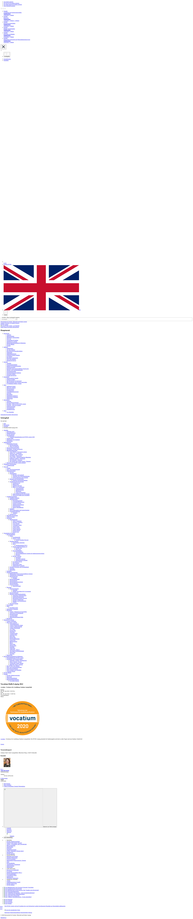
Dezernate (9, 587)
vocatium (3, 739)
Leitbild (8, 468)
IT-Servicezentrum (14, 584)
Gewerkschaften (13, 615)
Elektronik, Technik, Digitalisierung (18, 660)
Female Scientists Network (22, 540)
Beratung (18, 554)
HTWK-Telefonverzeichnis (13, 675)
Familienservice (16, 483)
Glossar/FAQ (13, 514)
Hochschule (6, 333)
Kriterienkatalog (16, 506)
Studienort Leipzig (11, 386)
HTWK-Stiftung (10, 885)
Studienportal (10, 876)
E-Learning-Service (17, 561)
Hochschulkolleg (14, 583)
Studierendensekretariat (18, 596)
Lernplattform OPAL (12, 875)
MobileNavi (3, 917)
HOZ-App (18, 549)
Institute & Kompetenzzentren (14, 366)
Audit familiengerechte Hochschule (21, 494)
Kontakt (8, 345)
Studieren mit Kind (17, 485)
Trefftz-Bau (12, 648)
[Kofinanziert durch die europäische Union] (12, 910)
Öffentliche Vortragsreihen (13, 337)
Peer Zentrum (16, 563)
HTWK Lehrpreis (17, 556)
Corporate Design (11, 671)
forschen (6, 362)
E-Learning (9, 871)
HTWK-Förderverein (12, 883)
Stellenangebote (10, 336)
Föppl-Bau (12, 632)
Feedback (12, 508)
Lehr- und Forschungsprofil (13, 469)
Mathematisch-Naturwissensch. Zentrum (16, 860)
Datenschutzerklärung (12, 678)
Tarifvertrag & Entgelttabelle (16, 613)
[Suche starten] (16, 319)
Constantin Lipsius (17, 525)
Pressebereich (10, 852)
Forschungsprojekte (11, 371)
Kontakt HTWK (7, 264)
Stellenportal (10, 398)
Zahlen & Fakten (11, 517)
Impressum (9, 676)
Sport (8, 861)
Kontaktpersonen (11, 409)
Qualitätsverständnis (14, 498)
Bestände (15, 578)
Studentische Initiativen (12, 395)
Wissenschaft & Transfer (12, 378)
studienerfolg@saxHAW (18, 565)
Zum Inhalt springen (8, 1)
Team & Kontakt (17, 586)
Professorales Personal (12, 443)
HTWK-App (19, 548)
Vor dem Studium (11, 349)
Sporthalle (12, 647)
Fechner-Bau (13, 630)
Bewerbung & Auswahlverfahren (14, 351)
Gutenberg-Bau (13, 634)
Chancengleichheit (11, 471)
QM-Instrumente (14, 499)
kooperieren (6, 377)
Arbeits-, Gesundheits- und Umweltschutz (17, 844)
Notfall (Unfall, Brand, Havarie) (14, 843)
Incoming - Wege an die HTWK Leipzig (16, 404)
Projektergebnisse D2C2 (21, 545)
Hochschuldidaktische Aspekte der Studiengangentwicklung (30, 553)
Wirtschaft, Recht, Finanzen (16, 664)
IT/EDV (15, 602)
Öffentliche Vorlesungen (12, 878)
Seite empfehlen (7, 785)
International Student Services (20, 598)
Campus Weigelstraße (15, 628)
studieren (6, 347)
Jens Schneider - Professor (16, 460)
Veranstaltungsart (5, 695)
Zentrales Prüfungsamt (18, 599)
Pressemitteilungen (11, 433)
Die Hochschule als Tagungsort (14, 381)
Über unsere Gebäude (12, 622)
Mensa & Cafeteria (11, 387)
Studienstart (9, 352)
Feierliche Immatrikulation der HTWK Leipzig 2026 (22, 437)
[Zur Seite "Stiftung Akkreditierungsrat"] (18, 897)
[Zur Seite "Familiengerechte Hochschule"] (13, 888)
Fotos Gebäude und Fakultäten (14, 670)
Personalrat (9, 610)
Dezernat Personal (14, 592)
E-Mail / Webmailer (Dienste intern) (15, 851)
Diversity (12, 472)
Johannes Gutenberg (17, 522)
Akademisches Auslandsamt (16, 575)
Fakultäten (6, 60)
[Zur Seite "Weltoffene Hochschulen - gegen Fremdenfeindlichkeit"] (19, 892)
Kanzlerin (12, 568)
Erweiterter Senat (14, 607)
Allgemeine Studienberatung (19, 595)
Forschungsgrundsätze (12, 364)
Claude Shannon (17, 529)
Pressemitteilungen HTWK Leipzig (15, 657)
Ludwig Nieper (16, 527)
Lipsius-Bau (12, 640)
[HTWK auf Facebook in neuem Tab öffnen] (8, 902)
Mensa (11, 643)
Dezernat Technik (14, 603)
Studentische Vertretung (12, 397)
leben (5, 385)
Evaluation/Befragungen (18, 502)
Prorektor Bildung (14, 541)
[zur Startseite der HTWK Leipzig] (10, 325)
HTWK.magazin (11, 434)
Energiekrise (10, 441)
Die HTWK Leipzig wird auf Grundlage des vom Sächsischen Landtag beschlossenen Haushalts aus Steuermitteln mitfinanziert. (35, 906)
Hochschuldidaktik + (12, 874)
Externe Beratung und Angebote (20, 477)
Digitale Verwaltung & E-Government (22, 591)
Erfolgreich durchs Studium (13, 355)
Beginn (2, 689)
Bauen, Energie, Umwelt (15, 662)
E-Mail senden (4, 778)
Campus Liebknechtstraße (16, 626)
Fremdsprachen (10, 390)
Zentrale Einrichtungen (12, 572)
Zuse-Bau (12, 653)
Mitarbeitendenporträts (12, 450)
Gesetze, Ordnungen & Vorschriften (18, 611)
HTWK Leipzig (4, 324)
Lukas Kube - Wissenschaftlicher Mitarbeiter (20, 457)
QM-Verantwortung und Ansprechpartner (19, 510)
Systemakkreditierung (15, 511)
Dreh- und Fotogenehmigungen (14, 667)
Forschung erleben (11, 374)
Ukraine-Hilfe (10, 438)
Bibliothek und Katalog (12, 856)
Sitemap (30, 912)
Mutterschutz (16, 484)
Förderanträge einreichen (19, 542)
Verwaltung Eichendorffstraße (17, 651)
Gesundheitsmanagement (13, 391)
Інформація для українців (13, 439)
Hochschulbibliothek (15, 579)
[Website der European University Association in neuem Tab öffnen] (18, 887)
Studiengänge (10, 348)
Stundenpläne (10, 847)
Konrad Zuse (16, 531)
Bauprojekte (9, 655)
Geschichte (9, 518)
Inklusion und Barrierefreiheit (17, 479)
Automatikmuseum (14, 624)
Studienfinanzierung (11, 353)
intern (5, 410)
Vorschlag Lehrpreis (20, 559)
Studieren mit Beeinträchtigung (20, 480)
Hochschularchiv (14, 576)
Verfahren (15, 512)
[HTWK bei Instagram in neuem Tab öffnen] (8, 899)
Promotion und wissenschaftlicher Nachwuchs (18, 368)
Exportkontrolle (16, 537)
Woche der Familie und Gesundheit (21, 495)
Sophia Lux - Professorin (16, 453)
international (6, 400)
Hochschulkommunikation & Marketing (16, 343)
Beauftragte (9, 618)
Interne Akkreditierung (18, 507)
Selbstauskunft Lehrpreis (21, 560)
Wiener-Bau (12, 652)
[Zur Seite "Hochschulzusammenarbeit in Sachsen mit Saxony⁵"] (12, 895)
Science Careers (16, 538)
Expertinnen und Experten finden (14, 659)
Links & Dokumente (20, 492)
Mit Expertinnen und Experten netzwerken (17, 382)
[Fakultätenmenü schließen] (3, 46)
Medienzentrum (13, 641)
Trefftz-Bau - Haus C (15, 649)
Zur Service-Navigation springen (11, 3)
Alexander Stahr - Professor (16, 454)
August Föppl (16, 526)
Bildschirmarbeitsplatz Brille (16, 617)
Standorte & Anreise (11, 849)
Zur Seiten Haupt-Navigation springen (13, 4)
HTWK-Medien (10, 344)
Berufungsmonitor (14, 445)
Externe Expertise (17, 503)
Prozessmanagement (17, 500)
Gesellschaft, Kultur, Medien (16, 663)
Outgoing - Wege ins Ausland (14, 405)
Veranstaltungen (10, 408)
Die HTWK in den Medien (13, 666)
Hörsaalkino (9, 394)
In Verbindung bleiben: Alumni (14, 383)
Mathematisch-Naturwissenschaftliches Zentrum (21, 573)
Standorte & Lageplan (12, 341)
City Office (12, 629)
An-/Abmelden (10, 412)
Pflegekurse (18, 491)
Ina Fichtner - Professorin (16, 456)
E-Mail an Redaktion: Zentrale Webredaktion (14, 786)
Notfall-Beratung (20, 489)
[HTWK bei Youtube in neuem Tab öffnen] (8, 903)
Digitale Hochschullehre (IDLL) (14, 872)
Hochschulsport (10, 389)
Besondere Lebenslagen (12, 358)
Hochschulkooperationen (13, 402)
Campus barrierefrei (11, 621)
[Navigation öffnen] (1, 50)
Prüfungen (9, 848)
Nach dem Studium (11, 359)
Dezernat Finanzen (14, 588)
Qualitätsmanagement (12, 496)
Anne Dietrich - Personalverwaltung (18, 452)
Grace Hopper (16, 523)
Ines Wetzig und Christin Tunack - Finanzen (20, 461)
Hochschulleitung (11, 534)
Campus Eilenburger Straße (16, 625)
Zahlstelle (15, 590)
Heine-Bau (12, 636)
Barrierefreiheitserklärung (13, 679)
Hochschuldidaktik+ (17, 550)
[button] (7, 54)
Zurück (2, 744)
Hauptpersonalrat (14, 614)
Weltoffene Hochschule (12, 515)
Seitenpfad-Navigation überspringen (9, 414)
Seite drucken (7, 783)
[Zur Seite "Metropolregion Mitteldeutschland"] (14, 894)
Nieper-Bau (12, 644)
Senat (8, 606)
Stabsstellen (12, 569)
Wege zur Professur (14, 446)
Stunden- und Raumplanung (19, 601)
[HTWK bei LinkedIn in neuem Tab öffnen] (8, 900)
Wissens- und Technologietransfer (15, 370)
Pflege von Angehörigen (18, 487)
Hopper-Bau (13, 637)
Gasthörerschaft (10, 465)
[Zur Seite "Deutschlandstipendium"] (11, 891)
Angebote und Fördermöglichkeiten (21, 476)
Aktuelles (9, 335)
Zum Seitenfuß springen (9, 6)
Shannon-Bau (13, 645)
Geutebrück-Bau (14, 633)
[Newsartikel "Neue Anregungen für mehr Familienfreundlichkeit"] (21, 890)
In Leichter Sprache (14, 680)
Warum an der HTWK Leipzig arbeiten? (16, 462)
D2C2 (14, 544)
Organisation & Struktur (12, 340)
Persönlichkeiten (13, 519)
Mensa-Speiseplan (11, 845)
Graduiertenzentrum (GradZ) (13, 882)
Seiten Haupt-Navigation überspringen (10, 327)
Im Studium (9, 356)
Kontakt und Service (11, 375)
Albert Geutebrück (17, 521)
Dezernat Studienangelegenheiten (18, 594)
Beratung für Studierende (13, 870)
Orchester (9, 393)
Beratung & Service (11, 360)
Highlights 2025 (10, 431)
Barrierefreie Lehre (17, 564)
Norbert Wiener (16, 530)
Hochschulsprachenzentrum (16, 582)
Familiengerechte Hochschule (17, 481)
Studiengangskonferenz (18, 504)
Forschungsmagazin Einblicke (14, 372)
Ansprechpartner (20, 488)
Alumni (8, 880)
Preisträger (18, 557)
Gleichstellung (13, 473)
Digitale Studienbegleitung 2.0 (20, 546)
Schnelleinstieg (7, 59)
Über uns (9, 339)
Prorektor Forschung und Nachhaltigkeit (19, 567)
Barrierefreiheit (24, 912)
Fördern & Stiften (11, 379)
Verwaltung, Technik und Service (15, 449)
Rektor (11, 536)
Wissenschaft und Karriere (13, 447)
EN (80, 310)
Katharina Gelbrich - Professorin (17, 458)
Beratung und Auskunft (18, 475)
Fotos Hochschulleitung (12, 668)
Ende (2, 692)
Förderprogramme (11, 367)
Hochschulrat (10, 605)
